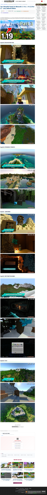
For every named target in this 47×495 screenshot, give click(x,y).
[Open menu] (2, 1)
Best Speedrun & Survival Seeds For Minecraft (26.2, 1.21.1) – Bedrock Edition (17, 470)
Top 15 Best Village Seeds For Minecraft (38, 18)
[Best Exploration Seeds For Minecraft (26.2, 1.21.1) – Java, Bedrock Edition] (6, 465)
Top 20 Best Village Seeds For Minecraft (43, 28)
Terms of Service (22, 488)
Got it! (44, 491)
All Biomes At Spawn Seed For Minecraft (39, 28)
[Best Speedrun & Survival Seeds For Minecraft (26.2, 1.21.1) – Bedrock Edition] (17, 465)
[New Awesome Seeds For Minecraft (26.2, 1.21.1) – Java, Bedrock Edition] (17, 475)
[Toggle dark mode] (44, 1)
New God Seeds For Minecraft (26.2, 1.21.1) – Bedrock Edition (6, 480)
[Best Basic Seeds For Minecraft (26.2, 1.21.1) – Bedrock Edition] (29, 465)
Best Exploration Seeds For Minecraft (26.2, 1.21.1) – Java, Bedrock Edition (6, 469)
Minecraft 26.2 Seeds (4, 456)
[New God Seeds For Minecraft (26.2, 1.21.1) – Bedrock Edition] (6, 475)
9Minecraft (23, 492)
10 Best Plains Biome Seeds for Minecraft (44, 10)
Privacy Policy (26, 488)
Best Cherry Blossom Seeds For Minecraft (44, 7)
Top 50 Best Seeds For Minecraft (38, 25)
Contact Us (17, 488)
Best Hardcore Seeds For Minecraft (44, 14)
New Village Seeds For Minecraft (43, 22)
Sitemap (30, 488)
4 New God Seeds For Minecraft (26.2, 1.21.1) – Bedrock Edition (29, 480)
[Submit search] (41, 1)
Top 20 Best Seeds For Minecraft (38, 14)
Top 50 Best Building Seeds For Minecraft (39, 22)
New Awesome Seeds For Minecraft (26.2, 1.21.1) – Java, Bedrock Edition (17, 480)
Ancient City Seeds (19, 11)
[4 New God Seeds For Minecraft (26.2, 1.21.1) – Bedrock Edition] (29, 475)
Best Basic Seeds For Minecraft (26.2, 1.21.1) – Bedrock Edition (29, 469)
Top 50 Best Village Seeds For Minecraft (38, 7)
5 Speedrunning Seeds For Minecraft (44, 25)
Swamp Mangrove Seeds (25, 11)
